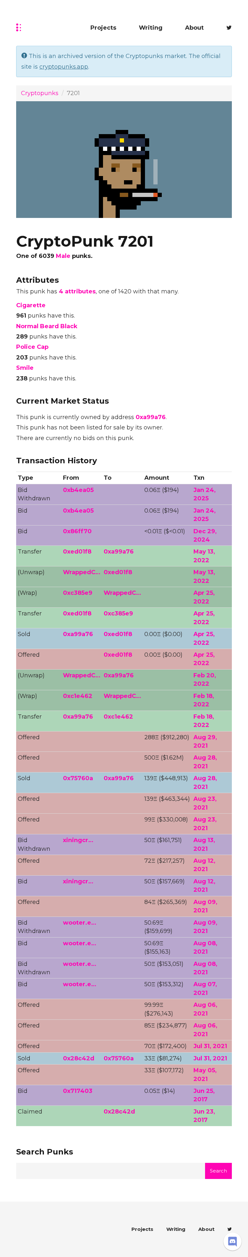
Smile (25, 367)
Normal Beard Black (47, 326)
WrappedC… (81, 572)
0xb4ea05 (78, 490)
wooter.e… (79, 922)
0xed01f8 (77, 551)
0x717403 (77, 1091)
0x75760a (78, 778)
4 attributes (77, 291)
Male (63, 256)
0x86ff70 (77, 531)
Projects (103, 27)
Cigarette (31, 305)
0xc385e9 (77, 592)
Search (218, 1171)
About (194, 27)
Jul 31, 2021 (210, 1046)
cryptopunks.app (63, 66)
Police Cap (32, 346)
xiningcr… (78, 840)
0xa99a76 (151, 417)
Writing (150, 27)
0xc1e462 (77, 696)
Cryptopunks (39, 93)
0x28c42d (78, 1058)
